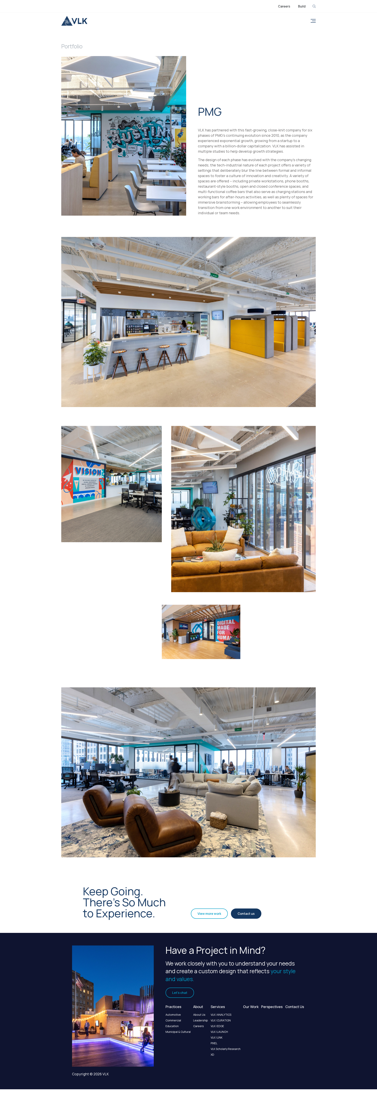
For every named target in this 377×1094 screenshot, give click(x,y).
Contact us (246, 913)
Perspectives (272, 1006)
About (198, 1006)
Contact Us (294, 1006)
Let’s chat (179, 993)
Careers (284, 6)
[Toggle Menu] (312, 21)
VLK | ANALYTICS (221, 1014)
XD (212, 1054)
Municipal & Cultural (178, 1032)
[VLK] (74, 21)
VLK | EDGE (217, 1026)
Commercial (173, 1020)
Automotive (173, 1014)
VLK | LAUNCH (219, 1032)
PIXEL (214, 1043)
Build (302, 6)
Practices (173, 1006)
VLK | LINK (216, 1037)
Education (172, 1026)
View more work (209, 913)
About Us (199, 1014)
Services (218, 1006)
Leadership (200, 1020)
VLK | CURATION (221, 1020)
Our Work (251, 1006)
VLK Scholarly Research (226, 1049)
